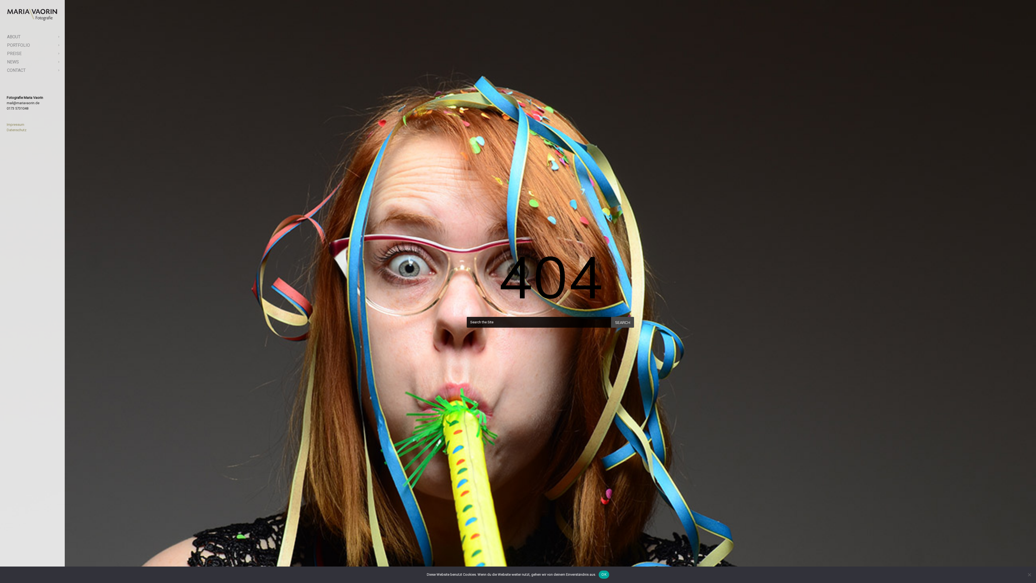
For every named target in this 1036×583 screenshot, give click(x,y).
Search (622, 322)
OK (603, 574)
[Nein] (1029, 574)
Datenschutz (16, 130)
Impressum (15, 125)
